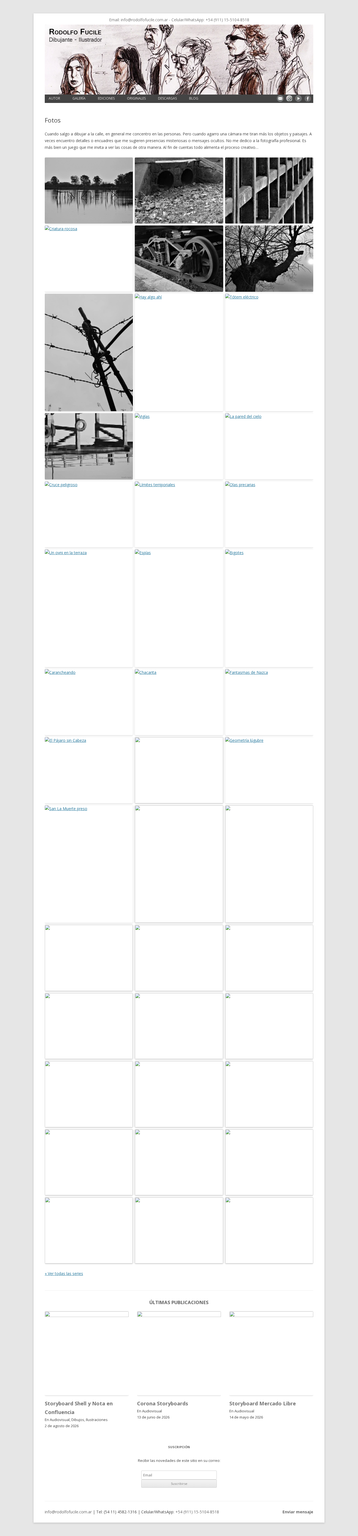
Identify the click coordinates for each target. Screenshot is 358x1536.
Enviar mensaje (280, 98)
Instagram (289, 98)
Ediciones (106, 98)
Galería (79, 98)
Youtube (298, 98)
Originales (136, 98)
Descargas (167, 98)
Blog (193, 98)
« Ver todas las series (64, 1273)
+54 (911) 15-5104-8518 (227, 19)
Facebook (307, 98)
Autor (54, 98)
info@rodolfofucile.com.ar (144, 19)
